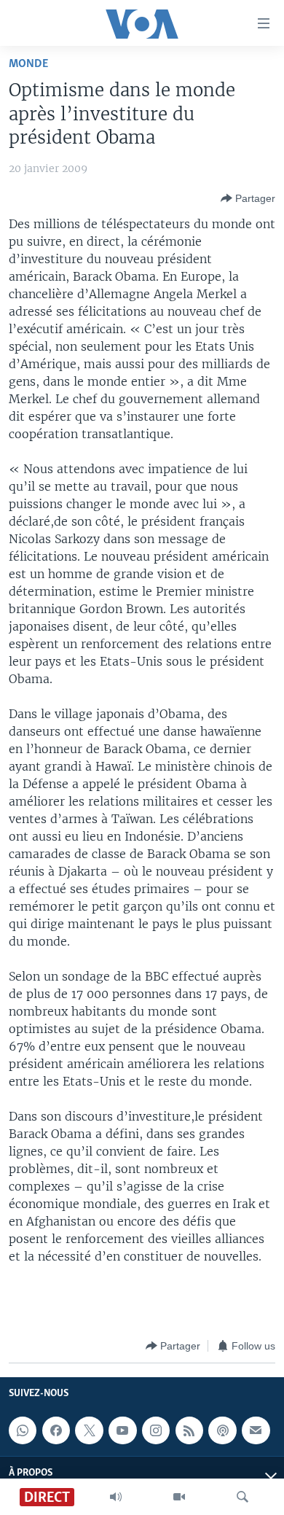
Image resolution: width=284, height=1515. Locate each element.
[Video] (179, 1497)
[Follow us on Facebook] (56, 1430)
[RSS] (189, 1430)
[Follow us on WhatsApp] (22, 1430)
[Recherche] (242, 1497)
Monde (28, 64)
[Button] (248, 198)
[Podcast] (222, 1430)
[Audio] (116, 1497)
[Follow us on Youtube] (122, 1430)
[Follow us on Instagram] (156, 1430)
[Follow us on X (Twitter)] (89, 1430)
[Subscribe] (255, 1430)
